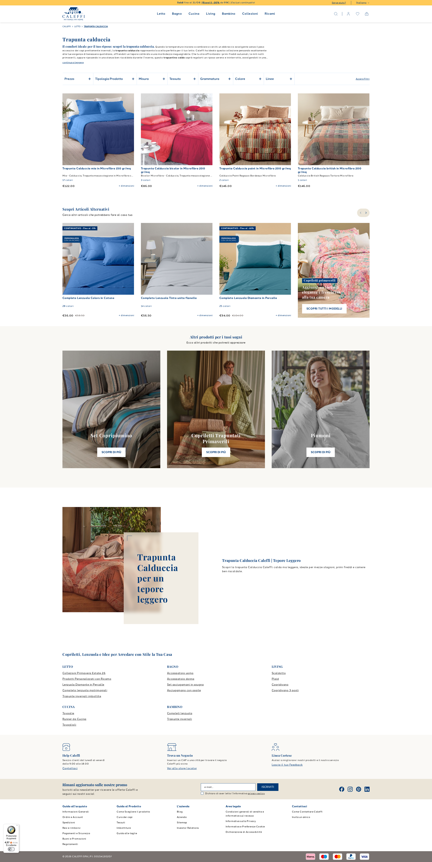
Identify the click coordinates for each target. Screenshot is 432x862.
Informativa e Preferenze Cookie (245, 826)
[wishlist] (357, 14)
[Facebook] (341, 789)
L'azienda (183, 806)
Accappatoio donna (180, 678)
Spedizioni (68, 822)
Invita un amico (301, 817)
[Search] (336, 14)
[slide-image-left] (66, 129)
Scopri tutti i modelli (324, 308)
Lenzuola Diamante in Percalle (83, 684)
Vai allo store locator (182, 768)
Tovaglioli (69, 724)
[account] (348, 14)
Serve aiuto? (339, 2)
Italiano (361, 2)
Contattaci (70, 768)
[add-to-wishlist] (128, 99)
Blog (180, 811)
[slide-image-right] (129, 129)
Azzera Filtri (363, 79)
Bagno (177, 14)
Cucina (193, 14)
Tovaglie (68, 713)
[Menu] (17, 826)
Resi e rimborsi (71, 828)
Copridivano (280, 684)
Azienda (181, 817)
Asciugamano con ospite (184, 690)
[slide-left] (360, 213)
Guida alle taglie (127, 833)
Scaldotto (279, 673)
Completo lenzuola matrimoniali (84, 690)
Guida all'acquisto (74, 806)
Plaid (275, 678)
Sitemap (182, 822)
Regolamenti (70, 844)
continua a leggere (73, 62)
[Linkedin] (367, 789)
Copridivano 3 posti (285, 690)
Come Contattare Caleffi (307, 811)
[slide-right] (366, 213)
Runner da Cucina (74, 719)
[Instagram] (350, 789)
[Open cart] (367, 14)
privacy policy (256, 793)
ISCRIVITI (268, 787)
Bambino (228, 14)
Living (210, 14)
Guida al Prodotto (129, 806)
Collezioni (250, 14)
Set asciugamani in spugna (185, 684)
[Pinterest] (358, 789)
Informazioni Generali (75, 811)
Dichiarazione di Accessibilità (244, 832)
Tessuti (121, 822)
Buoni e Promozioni (74, 838)
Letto (161, 14)
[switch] (11, 849)
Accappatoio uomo (180, 673)
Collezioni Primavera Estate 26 (83, 673)
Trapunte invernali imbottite (81, 696)
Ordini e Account (72, 817)
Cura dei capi (124, 817)
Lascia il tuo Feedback (287, 764)
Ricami (270, 14)
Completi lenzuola (179, 713)
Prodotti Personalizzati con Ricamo (86, 678)
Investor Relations (188, 828)
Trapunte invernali (179, 719)
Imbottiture (124, 828)
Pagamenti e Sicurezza (76, 833)
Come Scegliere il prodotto (133, 811)
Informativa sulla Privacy (241, 821)
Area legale (233, 806)
